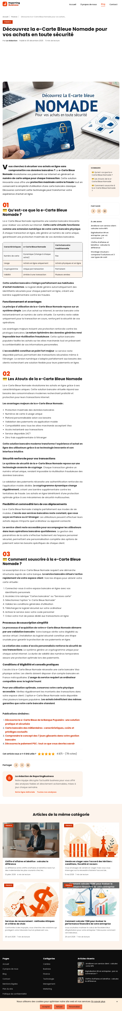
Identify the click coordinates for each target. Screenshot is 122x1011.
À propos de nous (88, 4)
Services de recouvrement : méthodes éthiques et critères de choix (30, 922)
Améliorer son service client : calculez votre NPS (102, 965)
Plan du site (8, 989)
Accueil (72, 4)
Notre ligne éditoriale (25, 792)
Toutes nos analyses (46, 792)
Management (49, 984)
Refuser (59, 1007)
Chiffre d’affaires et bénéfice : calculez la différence (100, 245)
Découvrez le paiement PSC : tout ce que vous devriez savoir (40, 743)
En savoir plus (98, 1001)
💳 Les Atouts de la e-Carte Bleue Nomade (102, 180)
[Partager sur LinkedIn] (28, 765)
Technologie (48, 979)
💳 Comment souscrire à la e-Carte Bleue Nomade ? (103, 188)
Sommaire (96, 168)
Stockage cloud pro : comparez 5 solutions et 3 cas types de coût (103, 255)
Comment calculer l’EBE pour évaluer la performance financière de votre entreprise (88, 922)
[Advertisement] (61, 62)
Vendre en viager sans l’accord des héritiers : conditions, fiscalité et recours (89, 863)
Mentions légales (10, 984)
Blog (103, 4)
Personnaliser (74, 1007)
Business (47, 969)
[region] (43, 260)
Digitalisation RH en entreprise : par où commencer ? (100, 235)
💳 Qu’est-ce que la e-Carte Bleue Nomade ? (102, 173)
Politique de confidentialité (15, 994)
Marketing (47, 989)
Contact (113, 4)
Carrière (46, 964)
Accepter (46, 1007)
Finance (14, 17)
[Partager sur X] (22, 765)
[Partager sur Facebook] (16, 765)
